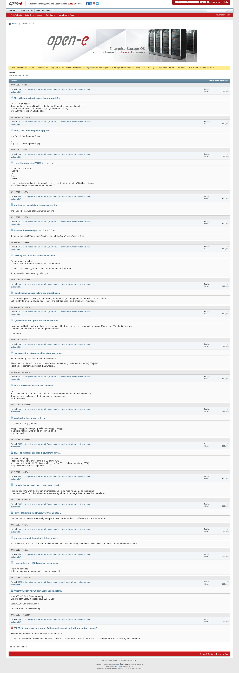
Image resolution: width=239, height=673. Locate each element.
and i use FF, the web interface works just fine (35, 205)
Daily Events (50, 15)
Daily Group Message (33, 15)
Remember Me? (215, 2)
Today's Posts (16, 15)
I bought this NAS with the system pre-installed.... (37, 485)
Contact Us (205, 654)
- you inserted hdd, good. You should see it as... (37, 321)
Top (226, 654)
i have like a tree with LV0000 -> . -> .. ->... (33, 163)
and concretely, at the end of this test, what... (36, 538)
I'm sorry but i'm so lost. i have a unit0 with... (35, 256)
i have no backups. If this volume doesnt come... (37, 563)
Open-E (117, 664)
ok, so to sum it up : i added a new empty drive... (37, 453)
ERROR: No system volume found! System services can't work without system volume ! (54, 89)
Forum (12, 10)
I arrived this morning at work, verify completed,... (38, 513)
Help (226, 2)
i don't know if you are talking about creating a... (37, 293)
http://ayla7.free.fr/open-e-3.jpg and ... (33, 131)
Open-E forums (217, 654)
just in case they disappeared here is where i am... (38, 353)
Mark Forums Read (66, 15)
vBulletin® (119, 666)
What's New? (27, 10)
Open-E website (43, 10)
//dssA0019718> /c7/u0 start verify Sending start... (38, 591)
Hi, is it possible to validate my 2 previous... (34, 386)
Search (15, 24)
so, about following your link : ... (29, 418)
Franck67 (17, 92)
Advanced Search (223, 15)
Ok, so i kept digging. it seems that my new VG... (37, 98)
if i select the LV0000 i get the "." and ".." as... (35, 230)
